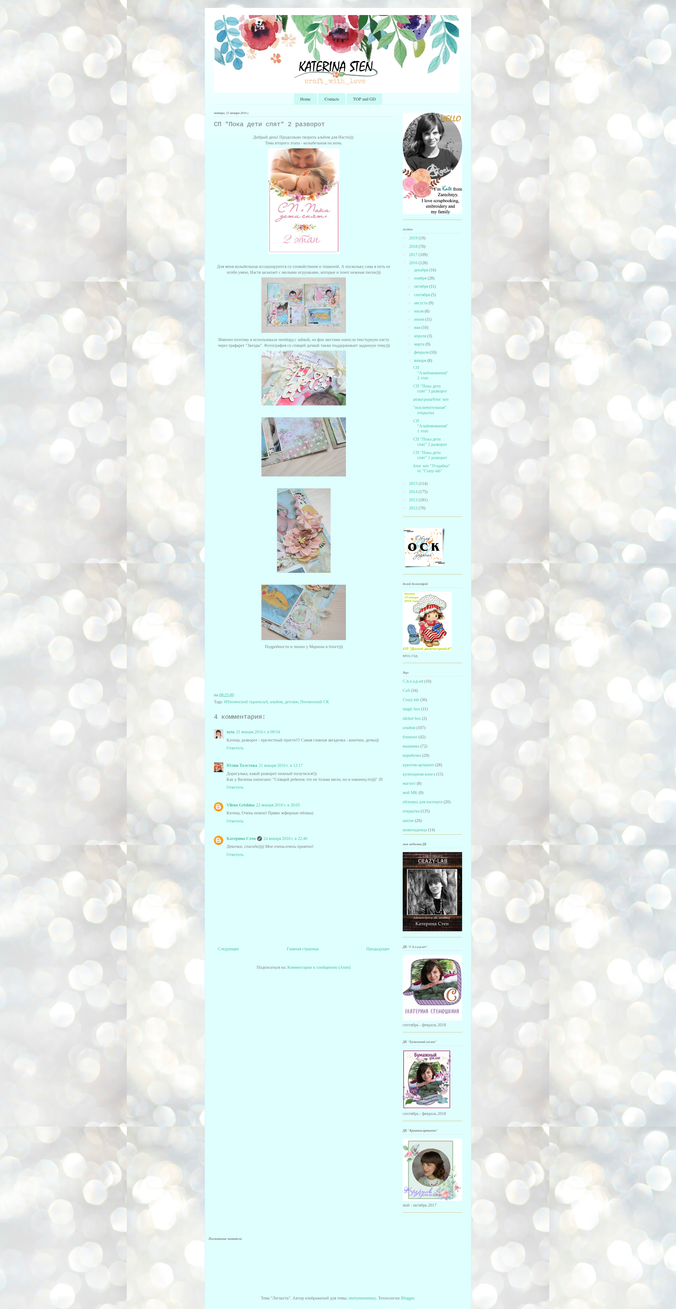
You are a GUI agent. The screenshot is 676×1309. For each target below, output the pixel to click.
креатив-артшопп (418, 765)
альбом (276, 702)
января (420, 360)
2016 (414, 263)
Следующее (228, 949)
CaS (406, 690)
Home (305, 99)
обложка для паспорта (423, 802)
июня (419, 319)
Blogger (407, 1298)
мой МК (410, 792)
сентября (422, 294)
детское (291, 702)
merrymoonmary (362, 1298)
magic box (411, 709)
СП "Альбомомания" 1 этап (430, 426)
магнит (409, 783)
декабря (421, 270)
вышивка (411, 746)
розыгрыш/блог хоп (431, 399)
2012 (414, 508)
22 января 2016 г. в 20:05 (278, 805)
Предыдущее (377, 949)
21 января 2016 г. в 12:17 (281, 765)
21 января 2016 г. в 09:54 (258, 732)
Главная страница (303, 949)
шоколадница (415, 830)
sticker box (412, 718)
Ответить (235, 748)
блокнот (410, 737)
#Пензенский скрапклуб (246, 702)
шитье (408, 820)
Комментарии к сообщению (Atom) (319, 967)
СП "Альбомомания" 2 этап (430, 372)
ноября (421, 278)
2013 (414, 500)
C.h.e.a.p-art (413, 681)
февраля (422, 352)
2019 (414, 238)
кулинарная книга (419, 774)
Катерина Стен (241, 838)
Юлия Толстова (242, 765)
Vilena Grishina (241, 805)
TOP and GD (364, 99)
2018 (414, 246)
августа (421, 303)
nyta (230, 732)
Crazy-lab (411, 699)
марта (419, 344)
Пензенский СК (314, 702)
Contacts (332, 99)
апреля (420, 336)
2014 (414, 491)
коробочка (412, 755)
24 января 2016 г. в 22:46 (285, 838)
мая (417, 327)
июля (419, 311)
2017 (414, 254)
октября (421, 286)
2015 (414, 483)
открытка (411, 811)
